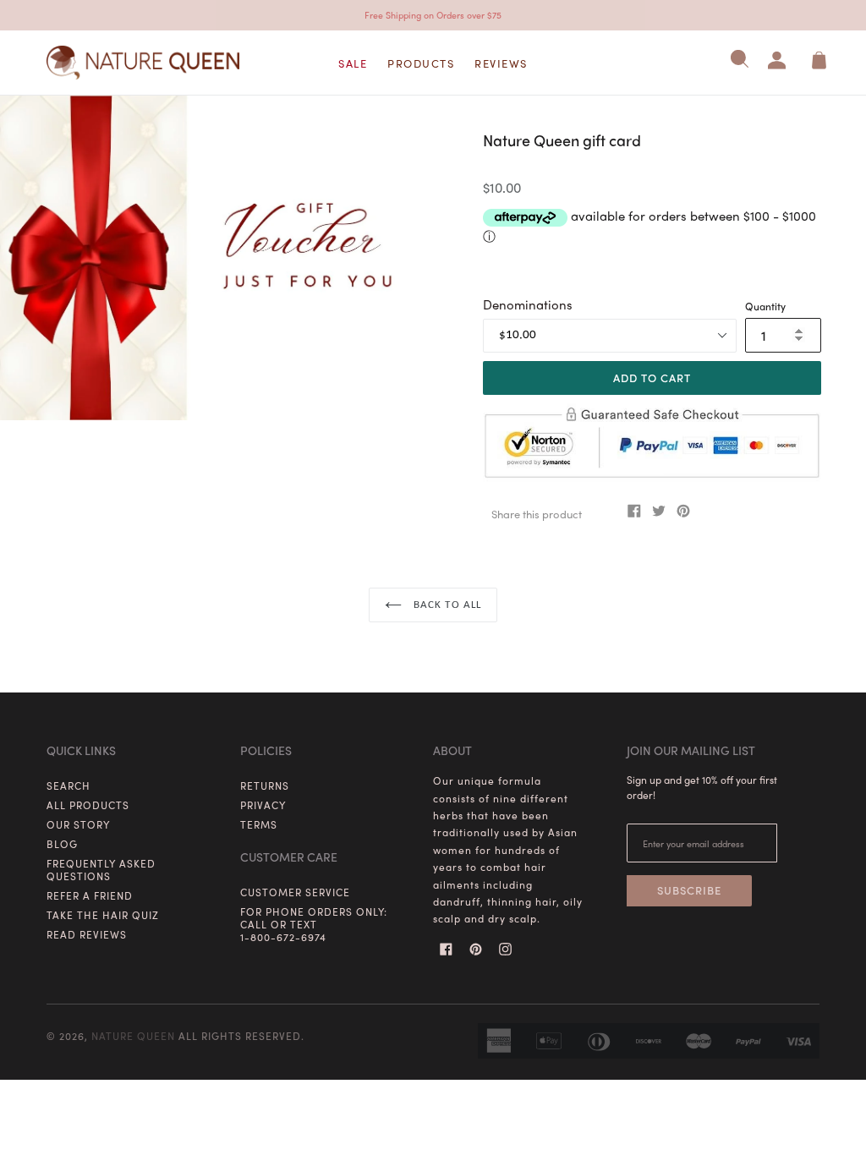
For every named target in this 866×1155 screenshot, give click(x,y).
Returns (264, 785)
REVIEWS (501, 63)
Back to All (445, 604)
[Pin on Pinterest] (685, 510)
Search (68, 785)
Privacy (263, 805)
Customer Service (295, 892)
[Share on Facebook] (636, 510)
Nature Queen (133, 1035)
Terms (258, 824)
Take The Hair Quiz (103, 914)
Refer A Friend (90, 895)
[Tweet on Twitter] (660, 510)
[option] (210, 258)
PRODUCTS (420, 63)
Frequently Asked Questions (101, 870)
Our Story (78, 824)
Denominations (528, 304)
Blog (62, 843)
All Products (88, 805)
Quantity (765, 306)
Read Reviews (87, 934)
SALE (352, 63)
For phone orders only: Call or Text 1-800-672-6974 (313, 924)
